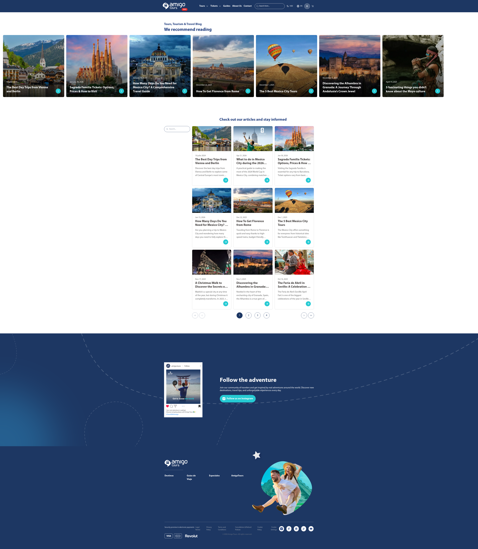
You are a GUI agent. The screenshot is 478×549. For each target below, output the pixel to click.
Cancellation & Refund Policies (243, 528)
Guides (226, 6)
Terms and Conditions (222, 528)
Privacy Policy (209, 528)
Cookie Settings (274, 528)
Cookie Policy (260, 528)
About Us (237, 6)
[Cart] (313, 6)
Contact (248, 6)
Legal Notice (197, 528)
